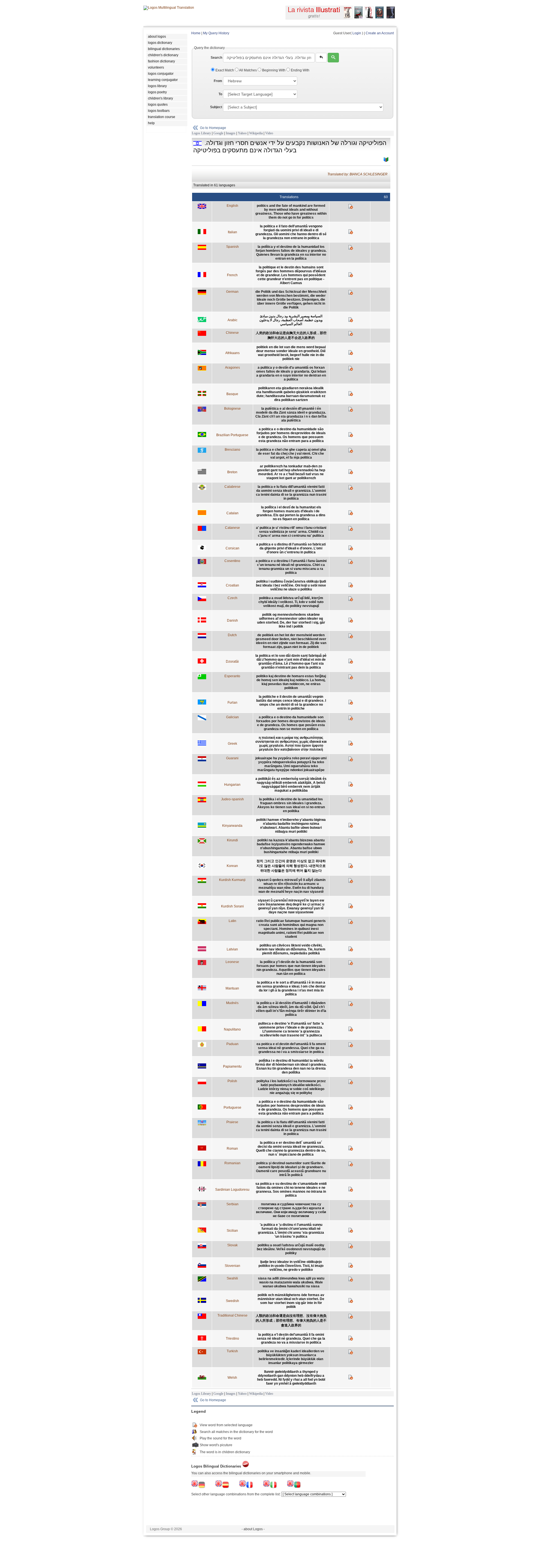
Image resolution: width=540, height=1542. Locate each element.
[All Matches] (386, 159)
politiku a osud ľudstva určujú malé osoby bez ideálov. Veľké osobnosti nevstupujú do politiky (291, 1249)
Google (218, 133)
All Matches (248, 70)
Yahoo (242, 133)
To (220, 94)
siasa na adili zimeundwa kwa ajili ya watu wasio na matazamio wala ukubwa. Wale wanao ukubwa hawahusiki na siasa (291, 1282)
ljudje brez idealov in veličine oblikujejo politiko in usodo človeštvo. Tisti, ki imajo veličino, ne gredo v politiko (290, 1266)
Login (356, 33)
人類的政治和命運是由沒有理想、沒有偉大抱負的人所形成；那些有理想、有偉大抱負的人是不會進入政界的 (291, 1320)
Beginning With (273, 70)
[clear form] (321, 57)
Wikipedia (256, 133)
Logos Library (201, 133)
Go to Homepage (213, 128)
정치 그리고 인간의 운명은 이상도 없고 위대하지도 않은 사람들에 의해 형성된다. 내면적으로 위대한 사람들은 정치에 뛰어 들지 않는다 (291, 866)
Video (269, 133)
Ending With (299, 70)
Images (230, 133)
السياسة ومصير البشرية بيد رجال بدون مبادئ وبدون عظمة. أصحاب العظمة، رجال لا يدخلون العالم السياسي (291, 320)
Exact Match (225, 70)
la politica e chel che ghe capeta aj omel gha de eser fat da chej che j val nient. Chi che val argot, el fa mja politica (291, 453)
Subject (216, 107)
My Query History (216, 33)
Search (216, 58)
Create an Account (380, 33)
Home (196, 33)
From (218, 81)
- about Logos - (253, 1529)
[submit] (333, 57)
